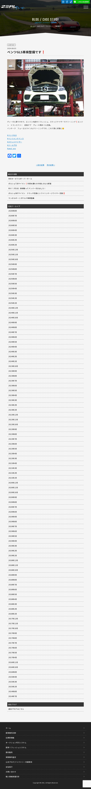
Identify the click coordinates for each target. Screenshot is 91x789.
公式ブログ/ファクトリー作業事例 (19, 762)
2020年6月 (12, 512)
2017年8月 (12, 638)
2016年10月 (13, 667)
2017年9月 (12, 633)
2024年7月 (12, 332)
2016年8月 (12, 672)
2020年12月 (13, 482)
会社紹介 (9, 767)
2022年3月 (12, 458)
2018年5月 (12, 594)
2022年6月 (12, 444)
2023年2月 (12, 405)
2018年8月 (12, 580)
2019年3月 (12, 546)
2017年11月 (13, 623)
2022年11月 (13, 419)
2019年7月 (12, 526)
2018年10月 (13, 570)
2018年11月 (13, 565)
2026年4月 (12, 230)
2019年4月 (12, 541)
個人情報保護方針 (12, 776)
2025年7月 (12, 274)
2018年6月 (12, 589)
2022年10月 (13, 424)
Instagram (63, 2)
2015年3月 (12, 682)
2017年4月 (12, 657)
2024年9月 (12, 322)
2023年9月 (12, 371)
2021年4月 (12, 463)
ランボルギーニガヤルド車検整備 (21, 198)
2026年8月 (12, 211)
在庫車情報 (10, 738)
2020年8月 (12, 502)
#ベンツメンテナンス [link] (15, 138)
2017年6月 (12, 648)
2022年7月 (12, 439)
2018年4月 (12, 599)
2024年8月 (12, 327)
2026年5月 (12, 225)
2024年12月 (13, 308)
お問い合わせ (11, 772)
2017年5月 (12, 652)
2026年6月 (12, 220)
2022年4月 (12, 453)
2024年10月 (13, 317)
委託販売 (9, 752)
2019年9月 (12, 516)
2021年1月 (12, 478)
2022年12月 (13, 415)
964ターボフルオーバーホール (20, 179)
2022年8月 (12, 434)
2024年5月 (12, 342)
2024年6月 (12, 337)
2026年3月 (12, 235)
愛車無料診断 (11, 733)
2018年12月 (13, 560)
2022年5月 (12, 448)
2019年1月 (12, 555)
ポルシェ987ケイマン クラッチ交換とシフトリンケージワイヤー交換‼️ (36, 193)
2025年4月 (12, 288)
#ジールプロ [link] (12, 145)
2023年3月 (12, 400)
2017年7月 (12, 643)
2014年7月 (12, 696)
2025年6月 (12, 279)
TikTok (71, 2)
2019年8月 (12, 521)
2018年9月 (12, 575)
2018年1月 (12, 614)
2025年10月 (13, 259)
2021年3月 (12, 468)
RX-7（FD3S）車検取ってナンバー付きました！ (27, 188)
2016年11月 (13, 662)
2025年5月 (12, 283)
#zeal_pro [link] (11, 148)
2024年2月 (12, 356)
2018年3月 (12, 604)
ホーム (32, 26)
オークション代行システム (16, 742)
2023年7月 (12, 381)
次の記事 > (51, 165)
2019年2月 (12, 550)
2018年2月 (12, 609)
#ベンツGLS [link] (12, 135)
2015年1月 (12, 686)
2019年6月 (12, 531)
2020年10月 (13, 492)
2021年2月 (12, 473)
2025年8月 (12, 269)
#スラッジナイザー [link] (14, 142)
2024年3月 (12, 351)
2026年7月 (12, 215)
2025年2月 (12, 298)
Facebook (67, 2)
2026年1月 (12, 245)
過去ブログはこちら (16, 709)
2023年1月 (12, 410)
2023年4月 (12, 395)
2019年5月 (12, 536)
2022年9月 (12, 429)
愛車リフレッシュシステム (16, 747)
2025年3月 (12, 293)
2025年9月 (12, 264)
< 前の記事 (40, 165)
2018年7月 (12, 584)
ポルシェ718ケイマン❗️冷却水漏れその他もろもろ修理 (29, 183)
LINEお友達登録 (83, 2)
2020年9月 (12, 497)
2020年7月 (12, 507)
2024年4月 (12, 347)
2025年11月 (13, 254)
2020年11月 (13, 487)
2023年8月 (12, 376)
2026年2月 (12, 240)
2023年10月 (13, 366)
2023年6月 (12, 385)
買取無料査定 (11, 757)
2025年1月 (12, 303)
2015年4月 (12, 677)
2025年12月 (13, 249)
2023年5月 (12, 390)
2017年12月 (13, 618)
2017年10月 (13, 628)
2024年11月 (13, 313)
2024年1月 (12, 361)
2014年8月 (12, 691)
